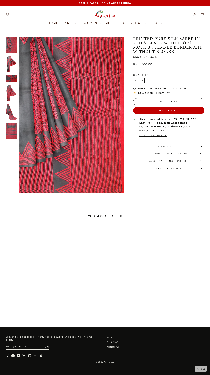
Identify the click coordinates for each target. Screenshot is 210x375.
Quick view (29, 292)
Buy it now (168, 110)
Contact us (132, 23)
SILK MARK (113, 342)
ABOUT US (113, 347)
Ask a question (169, 168)
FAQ (109, 337)
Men (109, 23)
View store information (153, 135)
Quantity (141, 75)
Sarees (70, 23)
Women (91, 23)
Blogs (156, 23)
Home (53, 23)
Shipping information (168, 153)
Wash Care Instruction (169, 161)
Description (168, 146)
